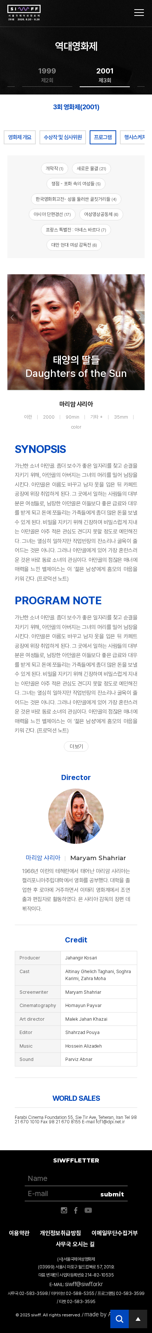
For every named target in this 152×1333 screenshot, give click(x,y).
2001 (105, 75)
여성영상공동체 (101, 214)
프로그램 (103, 137)
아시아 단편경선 (52, 214)
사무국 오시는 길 (75, 1244)
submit (112, 1194)
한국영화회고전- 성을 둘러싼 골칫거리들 (76, 199)
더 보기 (76, 746)
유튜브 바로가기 (88, 1210)
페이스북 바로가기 (76, 1210)
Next (139, 317)
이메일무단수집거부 (114, 1233)
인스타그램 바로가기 (64, 1210)
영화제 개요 (19, 137)
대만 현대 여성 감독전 (74, 245)
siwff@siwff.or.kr (84, 1284)
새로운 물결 (91, 168)
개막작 (54, 168)
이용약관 (19, 1233)
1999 (47, 75)
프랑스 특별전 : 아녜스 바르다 (76, 230)
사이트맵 (139, 12)
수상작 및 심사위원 (63, 137)
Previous (12, 317)
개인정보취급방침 (60, 1233)
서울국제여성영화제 (24, 13)
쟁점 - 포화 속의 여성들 (76, 183)
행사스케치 (135, 137)
